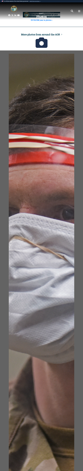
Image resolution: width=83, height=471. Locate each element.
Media (41, 13)
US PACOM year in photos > (41, 20)
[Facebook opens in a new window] (9, 15)
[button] (35, 1)
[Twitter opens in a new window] (12, 15)
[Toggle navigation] (79, 11)
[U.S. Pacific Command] (14, 8)
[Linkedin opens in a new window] (15, 15)
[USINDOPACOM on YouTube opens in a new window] (18, 15)
